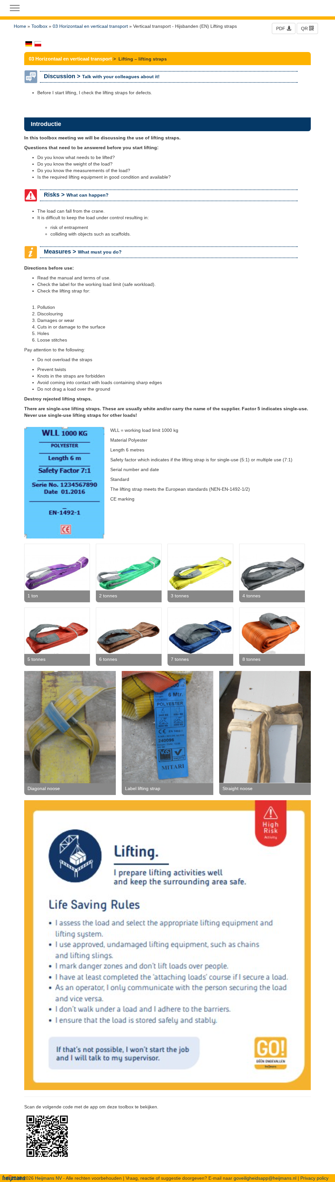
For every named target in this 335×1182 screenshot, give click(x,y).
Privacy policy (314, 1178)
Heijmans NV (48, 1178)
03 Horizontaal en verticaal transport (90, 26)
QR (305, 28)
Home (20, 26)
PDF (281, 28)
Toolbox (39, 26)
